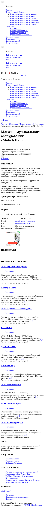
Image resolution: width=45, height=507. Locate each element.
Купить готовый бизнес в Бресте (23, 16)
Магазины (40, 124)
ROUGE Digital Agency (33, 505)
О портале (10, 495)
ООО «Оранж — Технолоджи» (16, 308)
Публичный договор (14, 463)
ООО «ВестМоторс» (11, 384)
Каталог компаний (19, 31)
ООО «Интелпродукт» (12, 422)
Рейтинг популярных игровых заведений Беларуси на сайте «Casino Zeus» (22, 473)
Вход (7, 59)
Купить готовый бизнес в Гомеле (23, 24)
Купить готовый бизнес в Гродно (23, 18)
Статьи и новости (13, 43)
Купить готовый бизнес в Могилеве (24, 22)
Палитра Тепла (8, 288)
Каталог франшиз (18, 33)
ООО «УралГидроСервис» (14, 266)
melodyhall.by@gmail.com (25, 221)
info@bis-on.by (6, 491)
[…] (2, 281)
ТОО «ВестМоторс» (11, 403)
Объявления (13, 124)
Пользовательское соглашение (17, 497)
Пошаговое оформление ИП (17, 482)
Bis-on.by (22, 75)
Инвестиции (15, 29)
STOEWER (6, 327)
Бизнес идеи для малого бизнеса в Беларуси (23, 480)
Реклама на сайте (12, 461)
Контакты (9, 499)
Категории (10, 27)
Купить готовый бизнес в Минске (23, 14)
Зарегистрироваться (13, 57)
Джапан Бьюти (8, 346)
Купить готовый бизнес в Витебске (24, 20)
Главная (9, 10)
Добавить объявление (14, 55)
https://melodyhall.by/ (23, 223)
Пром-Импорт (8, 365)
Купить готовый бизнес (15, 12)
